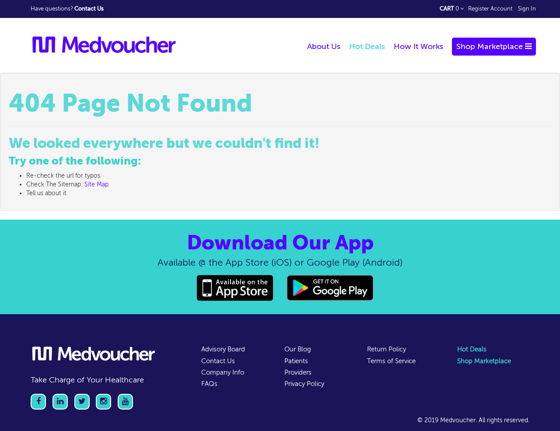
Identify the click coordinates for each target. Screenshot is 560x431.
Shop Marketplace (484, 360)
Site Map (96, 184)
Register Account (490, 9)
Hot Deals (471, 349)
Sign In (527, 9)
